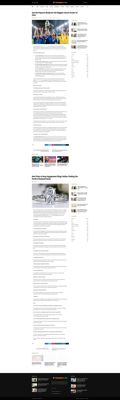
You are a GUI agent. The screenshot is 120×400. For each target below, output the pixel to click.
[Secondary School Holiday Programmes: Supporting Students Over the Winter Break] (63, 358)
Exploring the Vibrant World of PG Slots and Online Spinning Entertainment (50, 165)
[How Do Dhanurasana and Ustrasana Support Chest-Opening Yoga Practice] (74, 35)
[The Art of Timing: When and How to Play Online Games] (63, 159)
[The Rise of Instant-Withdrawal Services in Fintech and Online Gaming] (37, 159)
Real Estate (73, 72)
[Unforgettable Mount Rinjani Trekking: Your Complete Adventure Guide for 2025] (50, 358)
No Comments (53, 17)
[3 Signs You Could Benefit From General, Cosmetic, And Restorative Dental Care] (73, 380)
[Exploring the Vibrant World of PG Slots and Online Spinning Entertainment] (50, 159)
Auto (72, 56)
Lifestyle (42, 6)
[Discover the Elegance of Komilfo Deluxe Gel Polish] (37, 358)
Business (72, 6)
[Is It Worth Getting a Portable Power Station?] (73, 391)
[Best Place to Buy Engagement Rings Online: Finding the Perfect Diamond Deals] (50, 196)
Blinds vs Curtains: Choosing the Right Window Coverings (82, 30)
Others (81, 6)
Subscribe (85, 2)
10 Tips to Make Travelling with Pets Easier (42, 348)
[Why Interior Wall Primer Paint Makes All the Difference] (74, 41)
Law (72, 68)
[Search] (87, 7)
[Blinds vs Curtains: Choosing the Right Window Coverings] (74, 30)
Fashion (67, 6)
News (47, 6)
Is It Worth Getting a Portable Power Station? (82, 391)
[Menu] (32, 7)
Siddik (35, 17)
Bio (71, 57)
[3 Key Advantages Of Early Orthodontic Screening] (73, 386)
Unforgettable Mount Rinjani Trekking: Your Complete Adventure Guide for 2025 (50, 364)
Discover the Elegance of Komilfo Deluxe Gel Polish (36, 363)
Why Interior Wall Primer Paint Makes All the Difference (82, 41)
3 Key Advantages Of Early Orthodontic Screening (81, 386)
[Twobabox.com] (60, 2)
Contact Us (86, 398)
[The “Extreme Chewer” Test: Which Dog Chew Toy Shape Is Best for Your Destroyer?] (74, 47)
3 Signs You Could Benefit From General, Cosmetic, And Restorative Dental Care (82, 380)
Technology (56, 6)
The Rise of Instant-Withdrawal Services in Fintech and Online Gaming (37, 165)
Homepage (77, 398)
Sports (62, 6)
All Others (73, 54)
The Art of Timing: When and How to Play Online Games (62, 164)
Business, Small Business (75, 60)
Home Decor (73, 66)
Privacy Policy (82, 398)
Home (38, 6)
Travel (77, 6)
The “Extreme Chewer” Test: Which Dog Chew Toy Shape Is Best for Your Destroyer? (82, 47)
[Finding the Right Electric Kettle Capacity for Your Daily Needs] (74, 24)
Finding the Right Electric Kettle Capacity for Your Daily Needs (82, 24)
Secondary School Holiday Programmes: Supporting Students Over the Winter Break (62, 364)
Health (51, 6)
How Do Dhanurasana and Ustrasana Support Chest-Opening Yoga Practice (81, 35)
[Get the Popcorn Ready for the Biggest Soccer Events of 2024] (50, 32)
